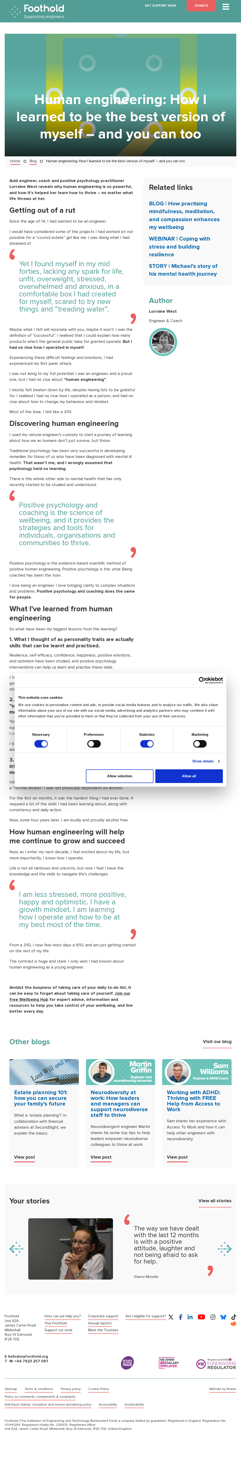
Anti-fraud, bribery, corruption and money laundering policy (48, 1404)
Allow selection (119, 776)
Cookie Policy (98, 1389)
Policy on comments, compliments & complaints (40, 1397)
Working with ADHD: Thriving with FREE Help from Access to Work (193, 1101)
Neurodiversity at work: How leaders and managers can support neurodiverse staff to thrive (119, 1104)
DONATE (201, 6)
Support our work (58, 1330)
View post (24, 1157)
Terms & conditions (38, 1389)
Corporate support (103, 1316)
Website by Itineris (222, 1389)
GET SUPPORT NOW (160, 6)
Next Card (225, 1249)
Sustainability (134, 1404)
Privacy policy (71, 1389)
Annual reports (100, 1323)
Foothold (36, 11)
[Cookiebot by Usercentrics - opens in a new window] (202, 680)
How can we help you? (62, 1316)
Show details (203, 761)
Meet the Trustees (103, 1330)
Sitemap (11, 1389)
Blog (33, 161)
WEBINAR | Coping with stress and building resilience (179, 246)
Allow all (189, 776)
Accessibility (108, 1404)
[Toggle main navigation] (225, 7)
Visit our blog (217, 1041)
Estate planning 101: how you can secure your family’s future (41, 1098)
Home (15, 161)
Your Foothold (55, 1323)
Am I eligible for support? (145, 1316)
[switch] (94, 744)
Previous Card (16, 1249)
